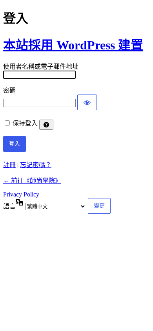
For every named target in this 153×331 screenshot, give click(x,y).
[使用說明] (46, 125)
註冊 (9, 165)
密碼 (9, 90)
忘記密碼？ (35, 165)
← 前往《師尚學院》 (32, 180)
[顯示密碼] (87, 102)
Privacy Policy (21, 194)
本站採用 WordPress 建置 (73, 45)
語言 (9, 206)
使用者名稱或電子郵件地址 (40, 66)
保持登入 (25, 123)
